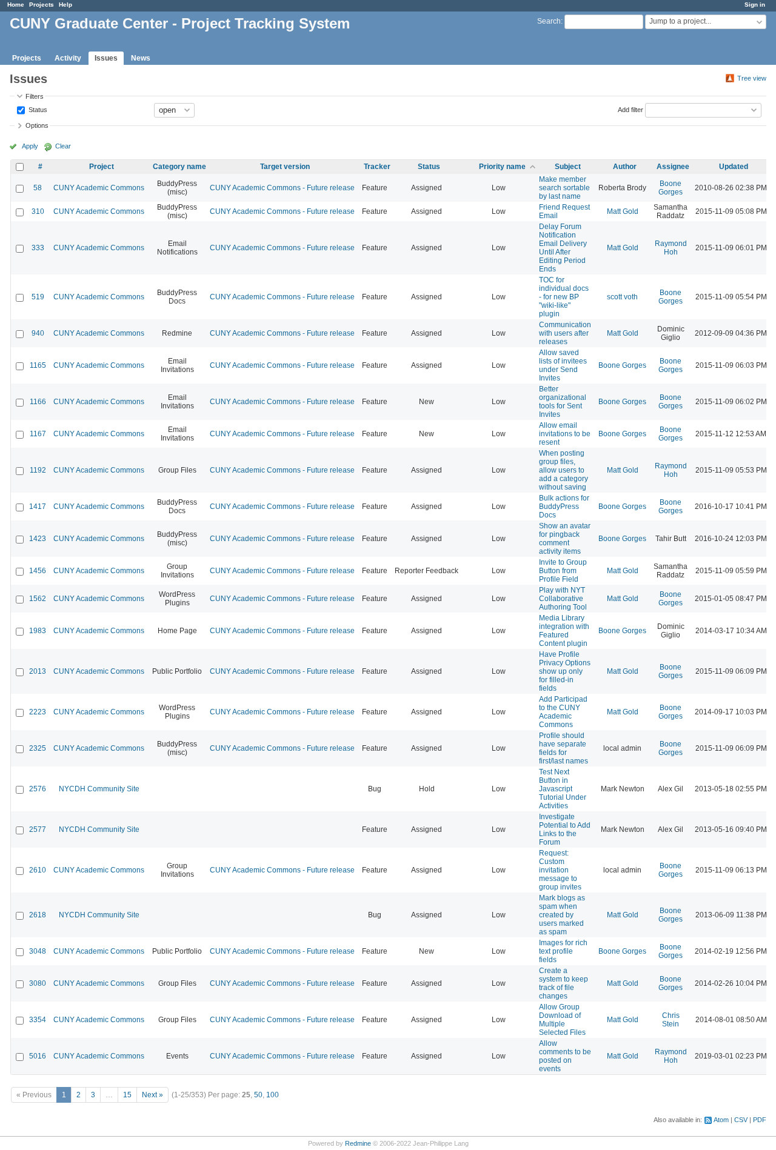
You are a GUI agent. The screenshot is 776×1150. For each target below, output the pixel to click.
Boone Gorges (670, 187)
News (140, 58)
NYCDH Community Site (99, 789)
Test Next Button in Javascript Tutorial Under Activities (562, 789)
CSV (741, 1119)
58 (37, 188)
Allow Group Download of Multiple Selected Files (562, 1020)
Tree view (751, 78)
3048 (37, 951)
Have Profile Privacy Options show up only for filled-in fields (564, 671)
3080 (37, 983)
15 (127, 1095)
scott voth (622, 297)
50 (258, 1095)
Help (65, 4)
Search (549, 21)
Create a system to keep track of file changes (563, 983)
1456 (37, 571)
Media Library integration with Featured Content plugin (564, 631)
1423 (37, 538)
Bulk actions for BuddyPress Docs (564, 506)
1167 (38, 434)
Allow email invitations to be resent (564, 434)
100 (272, 1095)
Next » (152, 1095)
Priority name (502, 166)
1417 (37, 506)
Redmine (358, 1143)
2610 (37, 870)
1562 (37, 598)
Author (625, 166)
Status (37, 109)
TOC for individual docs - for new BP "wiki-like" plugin (564, 297)
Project (101, 166)
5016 (37, 1056)
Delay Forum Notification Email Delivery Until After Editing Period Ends (563, 247)
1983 (37, 631)
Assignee (673, 166)
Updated (733, 166)
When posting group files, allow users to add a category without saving (563, 470)
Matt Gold (622, 211)
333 (38, 248)
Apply (30, 146)
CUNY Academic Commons (98, 188)
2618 (37, 915)
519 (38, 297)
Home (15, 4)
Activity (68, 58)
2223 (37, 712)
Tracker (377, 166)
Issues (106, 58)
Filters (34, 96)
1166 (38, 401)
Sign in (754, 4)
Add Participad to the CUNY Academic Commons (563, 712)
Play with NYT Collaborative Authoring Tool (563, 598)
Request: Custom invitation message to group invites (560, 870)
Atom (721, 1119)
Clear (63, 146)
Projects (41, 4)
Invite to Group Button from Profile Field (563, 570)
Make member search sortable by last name (564, 188)
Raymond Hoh (671, 247)
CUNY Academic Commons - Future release (282, 188)
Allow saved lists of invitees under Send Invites (563, 365)
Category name (179, 166)
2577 (37, 829)
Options (36, 125)
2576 (37, 789)
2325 (37, 748)
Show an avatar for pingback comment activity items (564, 539)
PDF (759, 1119)
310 (38, 211)
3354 (37, 1019)
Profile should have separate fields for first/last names (563, 748)
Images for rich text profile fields (563, 951)
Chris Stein (671, 1019)
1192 (38, 470)
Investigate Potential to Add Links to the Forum (564, 829)
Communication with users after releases (565, 333)
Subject (568, 166)
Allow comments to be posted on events (565, 1056)
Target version (285, 166)
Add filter (630, 109)
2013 (37, 671)
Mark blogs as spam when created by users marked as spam (562, 915)
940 (38, 333)
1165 (38, 365)
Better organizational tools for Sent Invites (562, 402)
